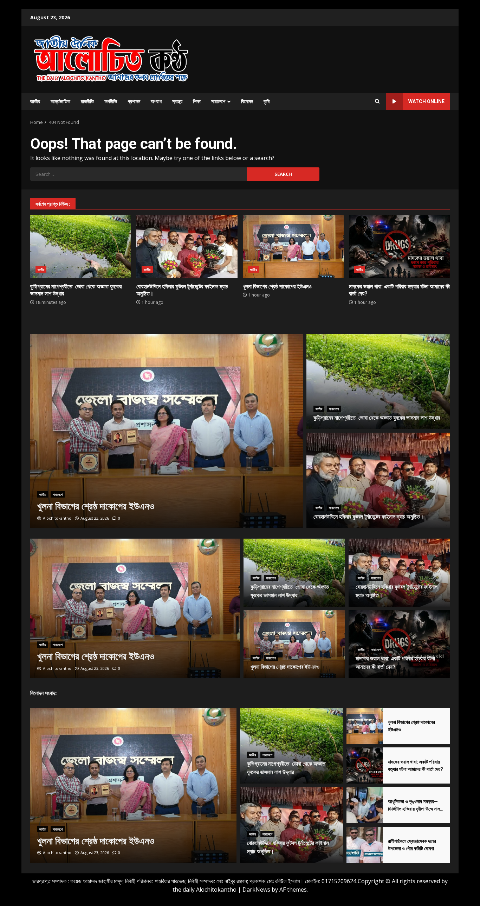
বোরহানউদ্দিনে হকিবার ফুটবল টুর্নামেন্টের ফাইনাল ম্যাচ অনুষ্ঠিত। (186, 246)
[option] (166, 431)
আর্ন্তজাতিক (60, 101)
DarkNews (256, 889)
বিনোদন (247, 101)
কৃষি (267, 101)
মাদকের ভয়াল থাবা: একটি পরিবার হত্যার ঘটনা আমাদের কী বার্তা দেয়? (399, 246)
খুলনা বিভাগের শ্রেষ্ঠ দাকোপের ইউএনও (293, 246)
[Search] (377, 101)
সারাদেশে (218, 101)
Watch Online (426, 101)
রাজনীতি (87, 101)
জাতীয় (35, 101)
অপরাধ (156, 101)
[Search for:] (138, 174)
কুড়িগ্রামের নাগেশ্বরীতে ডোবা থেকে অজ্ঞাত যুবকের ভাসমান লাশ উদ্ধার (80, 246)
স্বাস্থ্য (177, 101)
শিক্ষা (197, 101)
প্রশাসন (134, 101)
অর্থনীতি (110, 101)
